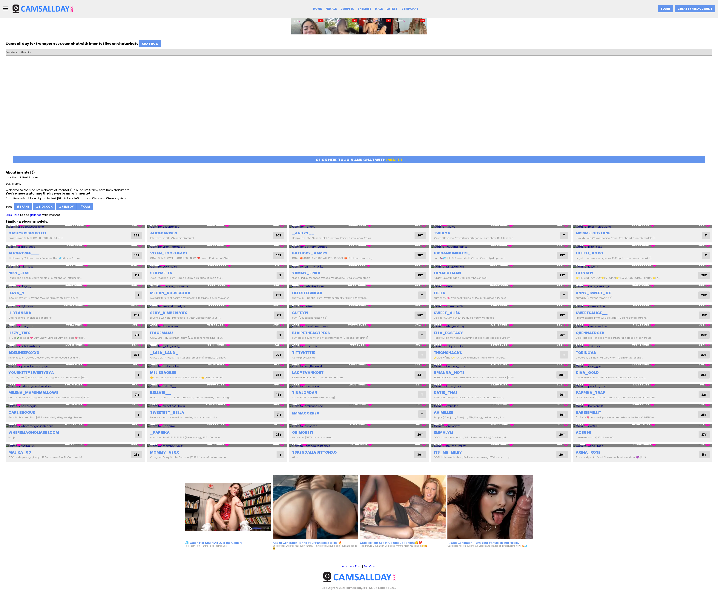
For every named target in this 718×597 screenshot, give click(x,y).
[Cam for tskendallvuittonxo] (359, 446)
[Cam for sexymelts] (217, 266)
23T (562, 255)
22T (562, 275)
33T (420, 375)
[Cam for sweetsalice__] (642, 306)
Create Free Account (695, 9)
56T (420, 315)
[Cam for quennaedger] (642, 326)
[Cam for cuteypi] (359, 306)
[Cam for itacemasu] (217, 326)
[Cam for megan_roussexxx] (217, 286)
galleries (36, 215)
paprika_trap (590, 392)
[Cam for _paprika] (217, 426)
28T (704, 275)
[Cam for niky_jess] (75, 266)
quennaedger (590, 332)
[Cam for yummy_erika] (359, 266)
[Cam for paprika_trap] (642, 386)
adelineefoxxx (23, 352)
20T (278, 235)
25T (420, 275)
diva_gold (587, 372)
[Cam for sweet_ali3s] (500, 306)
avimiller (443, 412)
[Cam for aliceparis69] (217, 226)
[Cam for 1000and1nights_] (500, 246)
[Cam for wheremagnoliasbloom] (75, 426)
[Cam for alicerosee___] (75, 246)
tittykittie (303, 352)
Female (331, 9)
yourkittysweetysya (31, 372)
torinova (586, 352)
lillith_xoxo (589, 253)
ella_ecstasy (448, 332)
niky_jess (19, 273)
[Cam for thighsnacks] (500, 346)
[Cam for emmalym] (500, 426)
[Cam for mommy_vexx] (217, 446)
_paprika (160, 432)
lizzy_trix (19, 332)
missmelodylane (593, 233)
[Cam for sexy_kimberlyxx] (217, 306)
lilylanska (19, 312)
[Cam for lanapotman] (500, 266)
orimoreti (302, 432)
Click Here (12, 215)
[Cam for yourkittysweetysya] (75, 366)
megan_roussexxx (170, 293)
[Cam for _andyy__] (359, 226)
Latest (392, 9)
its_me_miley (448, 452)
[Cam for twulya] (500, 226)
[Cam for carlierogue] (75, 406)
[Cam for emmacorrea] (359, 406)
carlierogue (21, 412)
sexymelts (161, 273)
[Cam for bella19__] (217, 386)
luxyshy (584, 273)
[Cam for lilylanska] (75, 306)
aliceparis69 (163, 233)
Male (379, 9)
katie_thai (445, 392)
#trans (23, 207)
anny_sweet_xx (593, 293)
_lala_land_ (164, 352)
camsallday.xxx (356, 588)
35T (136, 235)
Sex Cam (370, 566)
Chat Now (150, 44)
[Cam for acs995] (642, 426)
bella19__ (160, 392)
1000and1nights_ (452, 253)
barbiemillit (588, 412)
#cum (85, 207)
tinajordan (304, 392)
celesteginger (307, 293)
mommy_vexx (164, 452)
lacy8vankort (308, 372)
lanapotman (447, 273)
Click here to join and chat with (359, 159)
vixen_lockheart (169, 253)
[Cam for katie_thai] (500, 386)
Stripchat (409, 9)
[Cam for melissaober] (217, 366)
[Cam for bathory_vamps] (359, 246)
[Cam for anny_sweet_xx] (642, 286)
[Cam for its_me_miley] (500, 446)
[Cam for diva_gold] (642, 366)
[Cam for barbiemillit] (642, 406)
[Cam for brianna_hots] (500, 366)
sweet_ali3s (447, 312)
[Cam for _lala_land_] (217, 346)
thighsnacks (448, 352)
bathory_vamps (309, 253)
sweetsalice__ (592, 312)
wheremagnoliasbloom (33, 432)
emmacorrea (305, 413)
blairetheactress (311, 332)
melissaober (163, 372)
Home (317, 9)
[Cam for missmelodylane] (642, 226)
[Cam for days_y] (75, 286)
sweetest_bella (167, 412)
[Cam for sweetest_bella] (217, 406)
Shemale (364, 9)
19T (136, 255)
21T (137, 275)
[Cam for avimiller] (500, 406)
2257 (393, 588)
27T (704, 435)
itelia (439, 293)
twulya (442, 233)
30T (420, 455)
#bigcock (44, 207)
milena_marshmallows (33, 392)
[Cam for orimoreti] (359, 426)
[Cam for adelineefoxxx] (75, 346)
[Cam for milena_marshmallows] (75, 386)
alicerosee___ (24, 253)
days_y (16, 293)
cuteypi (300, 312)
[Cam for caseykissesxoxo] (75, 226)
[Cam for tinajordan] (359, 386)
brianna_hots (449, 372)
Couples (347, 9)
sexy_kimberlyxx (168, 312)
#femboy (66, 207)
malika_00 (19, 452)
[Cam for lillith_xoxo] (642, 246)
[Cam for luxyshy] (642, 266)
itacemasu (161, 332)
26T (562, 335)
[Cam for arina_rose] (642, 446)
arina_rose (588, 452)
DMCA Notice (378, 588)
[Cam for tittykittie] (359, 346)
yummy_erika (306, 273)
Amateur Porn (351, 566)
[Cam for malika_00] (75, 446)
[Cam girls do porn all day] (42, 8)
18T (704, 455)
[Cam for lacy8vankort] (359, 366)
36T (278, 255)
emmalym (443, 432)
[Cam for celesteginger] (359, 286)
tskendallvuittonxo (314, 452)
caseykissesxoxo (27, 233)
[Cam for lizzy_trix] (75, 326)
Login (665, 9)
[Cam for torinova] (642, 346)
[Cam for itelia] (500, 286)
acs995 (583, 432)
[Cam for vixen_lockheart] (217, 246)
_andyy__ (303, 233)
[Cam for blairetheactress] (359, 326)
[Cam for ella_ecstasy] (500, 326)
